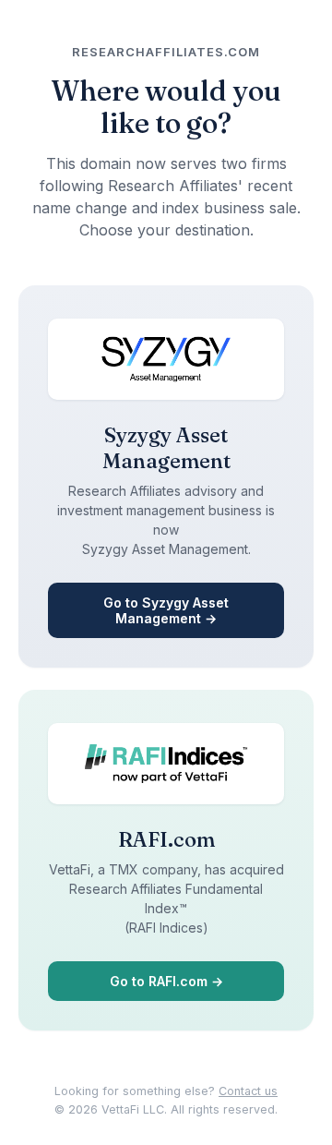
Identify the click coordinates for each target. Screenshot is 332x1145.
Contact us (248, 1091)
